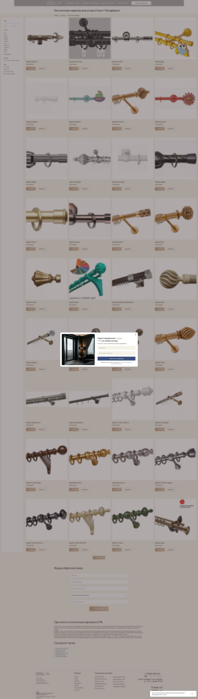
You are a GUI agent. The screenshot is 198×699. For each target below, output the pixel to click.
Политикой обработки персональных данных (121, 363)
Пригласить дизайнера (116, 358)
